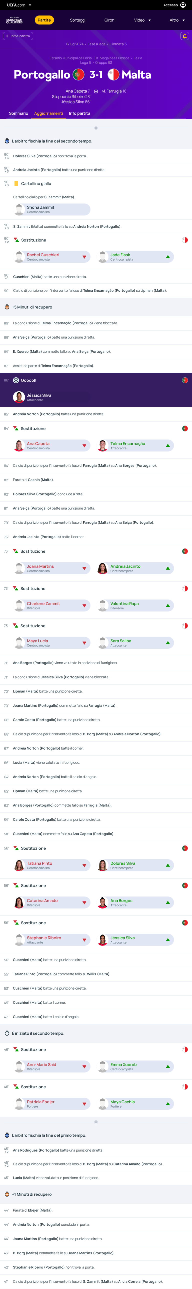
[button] (142, 20)
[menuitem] (47, 20)
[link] (44, 20)
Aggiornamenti (48, 113)
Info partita (79, 113)
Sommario (18, 113)
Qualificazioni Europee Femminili (14, 20)
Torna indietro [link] (20, 36)
